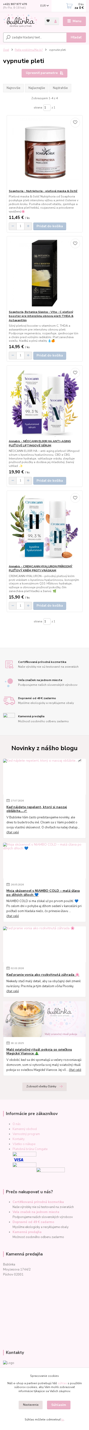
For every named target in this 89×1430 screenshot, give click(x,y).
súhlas (62, 1383)
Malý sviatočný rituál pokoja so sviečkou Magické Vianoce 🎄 (39, 1051)
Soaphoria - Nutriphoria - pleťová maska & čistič (43, 191)
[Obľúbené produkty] (48, 20)
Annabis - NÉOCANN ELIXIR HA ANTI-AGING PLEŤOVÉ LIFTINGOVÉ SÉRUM (40, 443)
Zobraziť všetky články (41, 1086)
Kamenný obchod (25, 1129)
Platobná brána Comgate (30, 1149)
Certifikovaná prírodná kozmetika (38, 1202)
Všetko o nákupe (24, 1144)
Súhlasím (58, 1405)
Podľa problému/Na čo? (29, 50)
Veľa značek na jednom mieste (36, 1212)
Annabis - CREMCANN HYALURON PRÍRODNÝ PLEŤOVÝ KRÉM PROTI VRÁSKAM (40, 568)
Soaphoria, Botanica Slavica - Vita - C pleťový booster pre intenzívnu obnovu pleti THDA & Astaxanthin (41, 316)
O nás (17, 1124)
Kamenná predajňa (27, 1232)
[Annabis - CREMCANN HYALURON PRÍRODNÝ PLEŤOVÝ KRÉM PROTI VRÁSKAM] (44, 527)
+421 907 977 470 (15, 4)
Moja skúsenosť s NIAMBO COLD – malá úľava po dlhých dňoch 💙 (43, 893)
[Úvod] (20, 21)
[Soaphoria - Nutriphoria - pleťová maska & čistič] (44, 152)
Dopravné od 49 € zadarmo (33, 1222)
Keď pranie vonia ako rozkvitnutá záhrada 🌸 (42, 975)
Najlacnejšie (36, 88)
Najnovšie (13, 88)
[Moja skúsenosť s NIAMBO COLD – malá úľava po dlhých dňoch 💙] (44, 860)
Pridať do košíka (50, 226)
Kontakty (19, 1139)
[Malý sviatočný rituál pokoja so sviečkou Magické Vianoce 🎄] (44, 1019)
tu (62, 1419)
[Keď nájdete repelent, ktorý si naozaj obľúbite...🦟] (44, 777)
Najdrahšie (60, 88)
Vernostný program (26, 1134)
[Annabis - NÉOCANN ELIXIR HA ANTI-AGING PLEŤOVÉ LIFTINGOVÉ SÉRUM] (44, 402)
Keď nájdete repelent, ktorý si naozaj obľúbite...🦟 (36, 809)
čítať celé (12, 832)
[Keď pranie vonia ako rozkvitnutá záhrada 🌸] (44, 944)
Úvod (6, 50)
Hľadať (76, 37)
